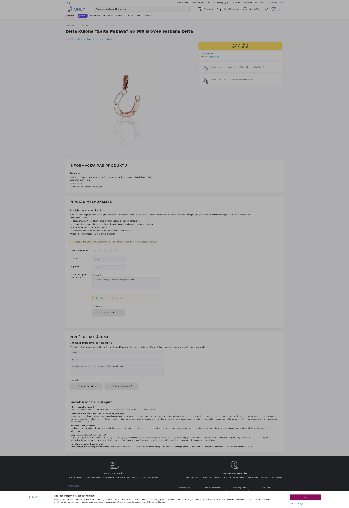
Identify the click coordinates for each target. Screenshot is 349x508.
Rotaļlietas (107, 15)
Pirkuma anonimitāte (201, 2)
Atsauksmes (97, 39)
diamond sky (111, 25)
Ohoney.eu (70, 25)
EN (276, 2)
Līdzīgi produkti (84, 39)
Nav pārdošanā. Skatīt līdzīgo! (240, 45)
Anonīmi (98, 306)
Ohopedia (147, 15)
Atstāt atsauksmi (108, 312)
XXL (138, 15)
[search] (189, 9)
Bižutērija (85, 25)
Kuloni (97, 25)
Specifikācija (70, 39)
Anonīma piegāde (221, 2)
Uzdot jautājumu (86, 386)
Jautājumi (108, 39)
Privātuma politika (239, 488)
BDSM (131, 15)
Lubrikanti (95, 15)
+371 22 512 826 (257, 2)
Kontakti (236, 2)
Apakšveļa (120, 15)
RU (272, 2)
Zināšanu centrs (265, 488)
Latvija (68, 2)
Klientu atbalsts (182, 2)
